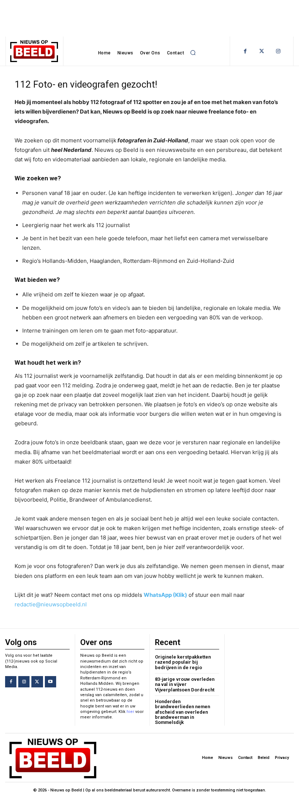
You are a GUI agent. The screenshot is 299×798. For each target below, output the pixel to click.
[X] (37, 681)
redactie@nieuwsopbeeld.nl (51, 604)
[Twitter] (261, 51)
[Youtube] (50, 681)
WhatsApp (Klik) (165, 594)
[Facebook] (245, 51)
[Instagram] (278, 51)
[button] (193, 53)
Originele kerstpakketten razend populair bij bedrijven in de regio (183, 662)
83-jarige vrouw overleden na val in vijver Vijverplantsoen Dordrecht (184, 684)
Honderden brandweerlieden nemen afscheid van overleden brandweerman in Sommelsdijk (182, 712)
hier (130, 711)
